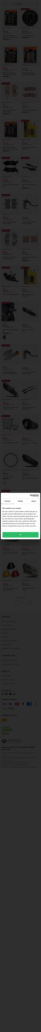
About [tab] (33, 501)
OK (20, 535)
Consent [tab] (7, 501)
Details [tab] (20, 501)
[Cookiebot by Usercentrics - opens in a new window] (30, 495)
